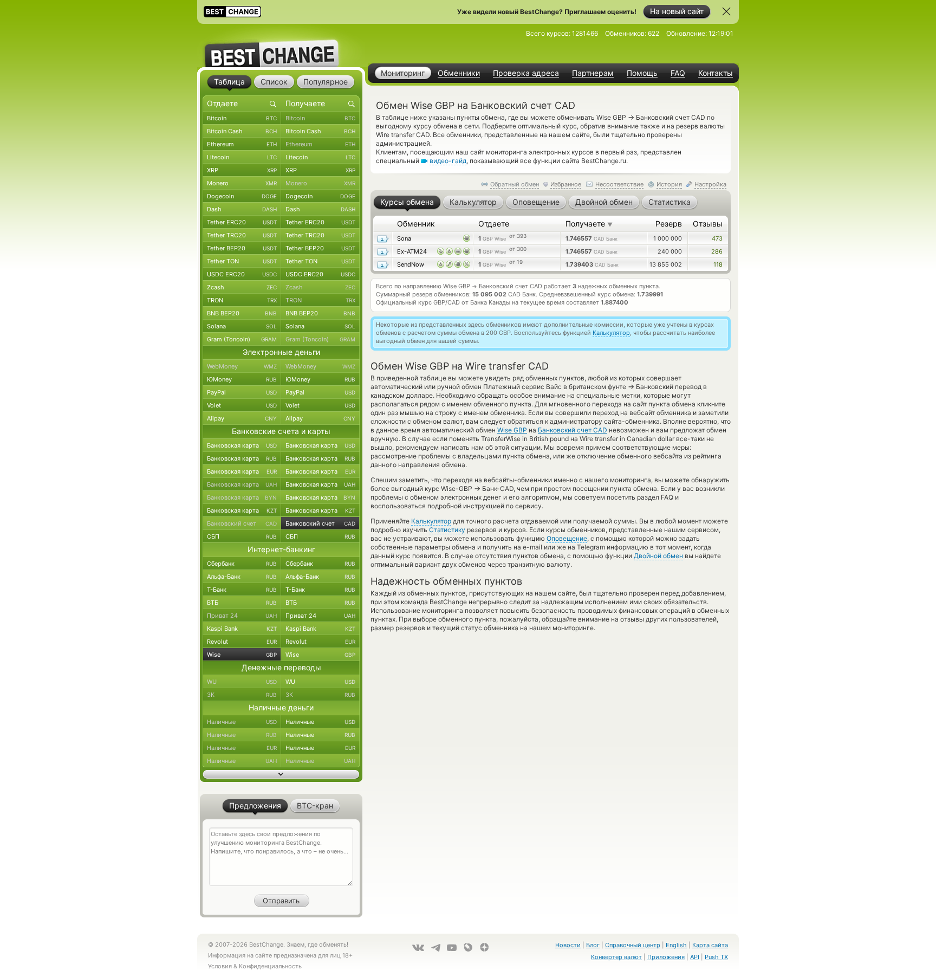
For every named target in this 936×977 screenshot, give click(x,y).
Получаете (589, 223)
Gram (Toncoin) (242, 339)
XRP (242, 170)
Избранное (565, 184)
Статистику (447, 530)
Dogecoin (242, 196)
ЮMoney (242, 379)
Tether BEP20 (242, 248)
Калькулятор (611, 333)
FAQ (678, 73)
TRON (242, 300)
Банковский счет (242, 523)
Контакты (715, 73)
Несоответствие (619, 184)
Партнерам (593, 73)
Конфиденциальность (270, 966)
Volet (242, 405)
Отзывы (708, 223)
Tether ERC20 (242, 222)
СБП (242, 536)
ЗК (242, 694)
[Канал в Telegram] (435, 948)
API (694, 957)
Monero (242, 183)
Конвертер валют (616, 957)
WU (242, 681)
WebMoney (242, 366)
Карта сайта (710, 945)
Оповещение (567, 538)
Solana (242, 326)
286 (717, 251)
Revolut (242, 641)
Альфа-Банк (242, 576)
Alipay (242, 418)
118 (718, 264)
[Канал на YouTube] (452, 948)
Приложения (666, 957)
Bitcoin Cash (242, 131)
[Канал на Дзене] (484, 947)
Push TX (716, 957)
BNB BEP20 (242, 313)
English (676, 945)
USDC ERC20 (242, 274)
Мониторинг (403, 72)
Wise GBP (512, 430)
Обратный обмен (514, 184)
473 (717, 238)
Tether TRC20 (242, 235)
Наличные (242, 722)
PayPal (242, 392)
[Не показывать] (726, 11)
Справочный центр (632, 945)
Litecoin (242, 157)
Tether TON (242, 261)
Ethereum (242, 144)
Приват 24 (242, 615)
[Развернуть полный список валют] (281, 774)
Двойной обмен (658, 556)
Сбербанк (242, 563)
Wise (242, 654)
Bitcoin (242, 118)
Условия (220, 966)
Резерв (668, 223)
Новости (568, 945)
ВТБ (242, 602)
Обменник (416, 223)
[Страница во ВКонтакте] (418, 948)
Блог (593, 945)
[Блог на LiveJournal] (468, 947)
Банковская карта (242, 445)
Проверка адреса (526, 73)
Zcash (242, 287)
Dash (242, 209)
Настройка (710, 184)
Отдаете (493, 223)
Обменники (459, 73)
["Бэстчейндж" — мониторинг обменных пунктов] (281, 45)
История (669, 184)
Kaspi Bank (242, 628)
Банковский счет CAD (572, 430)
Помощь (642, 73)
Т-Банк (242, 589)
